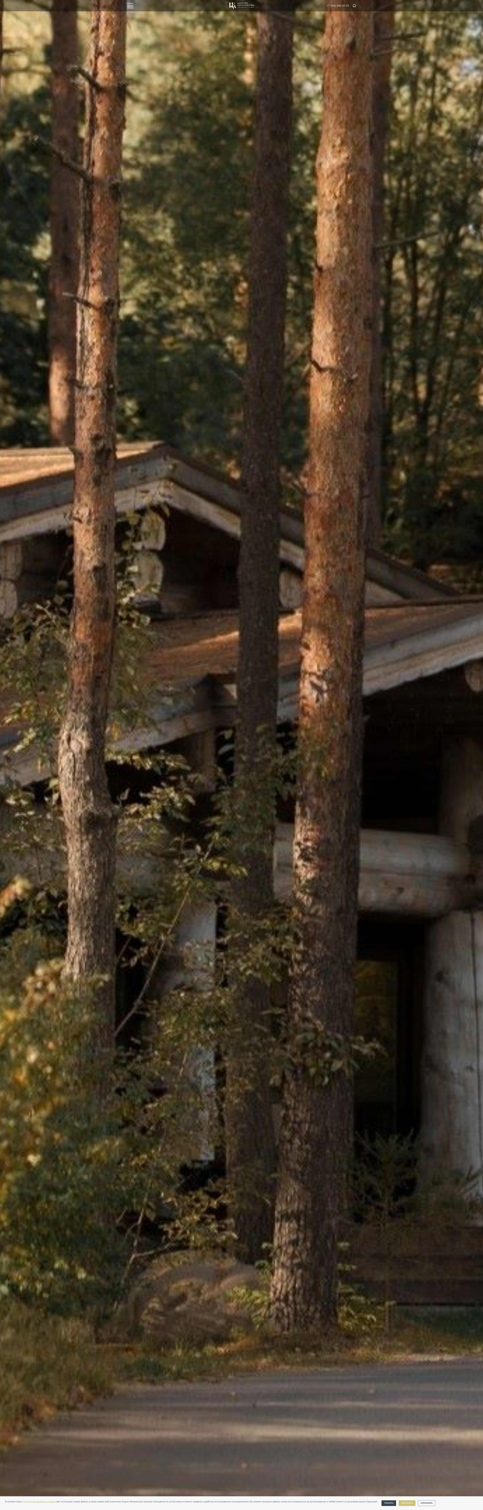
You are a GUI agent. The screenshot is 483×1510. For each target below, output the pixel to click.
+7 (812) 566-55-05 (338, 5)
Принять (388, 1503)
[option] (241, 755)
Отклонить (427, 1503)
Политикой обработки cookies (39, 1501)
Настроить (407, 1503)
